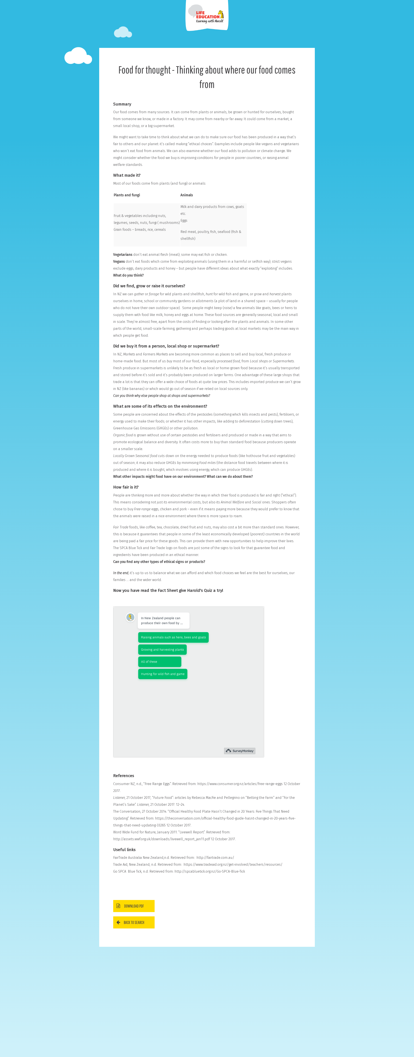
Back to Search (134, 922)
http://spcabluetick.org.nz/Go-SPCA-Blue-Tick (209, 871)
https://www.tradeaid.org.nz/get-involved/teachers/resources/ (232, 864)
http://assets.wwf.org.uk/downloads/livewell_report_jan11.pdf (161, 839)
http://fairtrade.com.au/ (215, 858)
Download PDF (134, 905)
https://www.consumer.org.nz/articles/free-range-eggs (240, 784)
